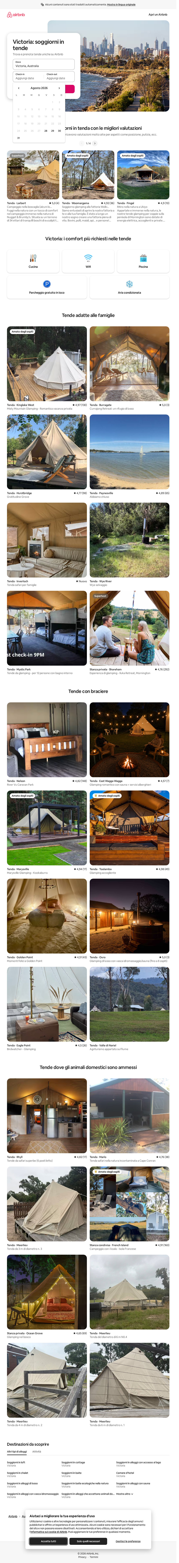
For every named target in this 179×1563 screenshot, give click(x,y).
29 (52, 130)
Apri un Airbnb (158, 14)
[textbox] (28, 78)
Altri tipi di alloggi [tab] (17, 1451)
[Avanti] (95, 143)
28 (45, 130)
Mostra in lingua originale (121, 4)
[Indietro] (82, 143)
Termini (94, 1557)
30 (59, 130)
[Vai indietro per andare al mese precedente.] (19, 88)
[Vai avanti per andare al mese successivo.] (59, 88)
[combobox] (44, 66)
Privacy (82, 1557)
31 (18, 138)
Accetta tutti (48, 1541)
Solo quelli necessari (88, 1541)
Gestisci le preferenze (128, 1541)
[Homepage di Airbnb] (16, 14)
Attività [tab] (36, 1451)
